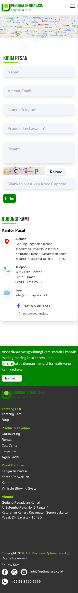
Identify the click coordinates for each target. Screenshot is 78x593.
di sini (8, 363)
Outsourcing (11, 434)
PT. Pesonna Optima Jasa (44, 553)
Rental (7, 439)
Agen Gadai (10, 457)
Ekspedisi (9, 451)
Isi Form (12, 378)
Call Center (10, 445)
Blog (5, 420)
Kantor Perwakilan (15, 477)
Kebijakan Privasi (14, 471)
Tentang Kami (12, 414)
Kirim (9, 198)
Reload (56, 171)
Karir (5, 482)
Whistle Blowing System (21, 488)
